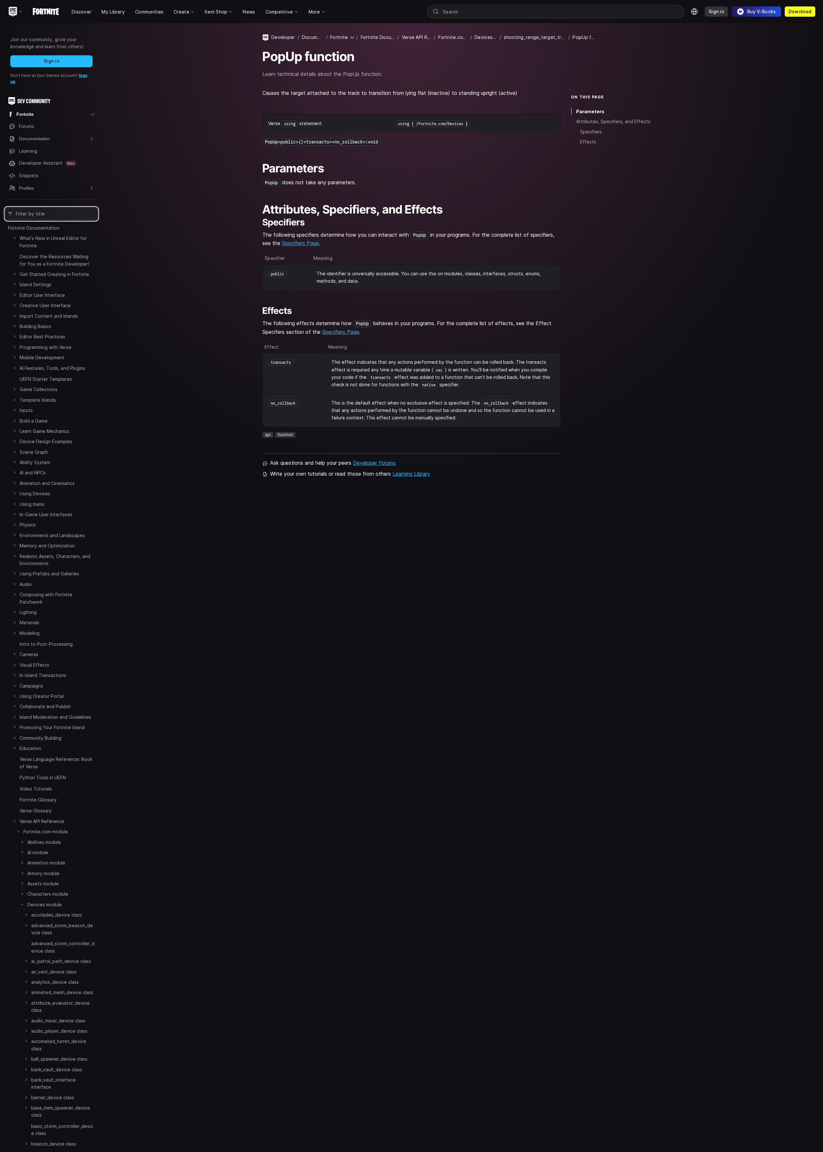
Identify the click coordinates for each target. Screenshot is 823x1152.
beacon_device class (53, 1144)
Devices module (44, 904)
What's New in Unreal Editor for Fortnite (53, 241)
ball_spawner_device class (59, 1059)
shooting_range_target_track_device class (535, 37)
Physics (28, 524)
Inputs (26, 410)
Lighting (28, 612)
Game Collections (39, 389)
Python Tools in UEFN (43, 777)
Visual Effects (34, 665)
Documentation (312, 37)
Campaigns (31, 686)
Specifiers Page (300, 243)
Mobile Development (42, 357)
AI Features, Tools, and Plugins (52, 368)
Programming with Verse (45, 347)
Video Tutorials (36, 788)
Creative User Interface (45, 305)
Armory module (43, 873)
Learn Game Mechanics (44, 431)
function (285, 434)
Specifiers (591, 131)
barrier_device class (52, 1097)
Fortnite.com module (45, 831)
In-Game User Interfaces (46, 514)
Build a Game (34, 421)
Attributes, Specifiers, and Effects (613, 121)
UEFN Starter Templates (46, 379)
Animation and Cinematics (47, 483)
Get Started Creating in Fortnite (54, 274)
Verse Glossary (36, 810)
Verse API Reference (42, 821)
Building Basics (35, 326)
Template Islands (38, 400)
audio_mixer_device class (58, 1020)
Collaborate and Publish (45, 706)
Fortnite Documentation (33, 228)
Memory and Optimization (47, 545)
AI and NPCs (33, 472)
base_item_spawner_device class (60, 1111)
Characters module (47, 894)
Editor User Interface (42, 295)
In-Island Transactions (43, 675)
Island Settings (35, 284)
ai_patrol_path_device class (61, 961)
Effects (588, 141)
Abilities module (44, 842)
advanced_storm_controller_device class (63, 947)
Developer (283, 37)
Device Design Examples (46, 441)
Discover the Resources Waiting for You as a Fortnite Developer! (54, 260)
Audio (26, 584)
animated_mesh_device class (62, 992)
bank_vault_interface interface (53, 1083)
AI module (37, 852)
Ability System (35, 462)
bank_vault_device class (56, 1069)
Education (30, 748)
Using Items (32, 504)
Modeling (30, 633)
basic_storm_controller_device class (62, 1129)
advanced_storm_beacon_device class (62, 929)
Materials (29, 622)
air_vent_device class (54, 971)
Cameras (29, 654)
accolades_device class (56, 915)
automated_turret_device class (58, 1044)
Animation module (46, 862)
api (268, 434)
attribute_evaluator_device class (60, 1006)
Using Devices (35, 493)
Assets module (43, 883)
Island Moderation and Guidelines (55, 717)
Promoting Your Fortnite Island (52, 727)
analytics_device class (55, 982)
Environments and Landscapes (52, 535)
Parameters (590, 111)
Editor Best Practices (42, 336)
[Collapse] (14, 821)
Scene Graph (34, 452)
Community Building (40, 738)
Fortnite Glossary (38, 799)
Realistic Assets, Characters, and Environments (55, 559)
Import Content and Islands (49, 316)
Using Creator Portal (42, 696)
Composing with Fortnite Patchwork (46, 598)
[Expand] (14, 238)
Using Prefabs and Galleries (49, 573)
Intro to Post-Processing (46, 644)
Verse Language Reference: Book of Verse (56, 762)
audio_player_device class (59, 1031)
